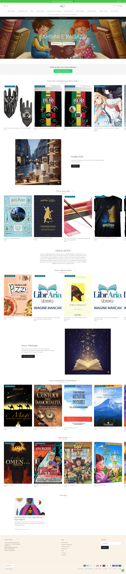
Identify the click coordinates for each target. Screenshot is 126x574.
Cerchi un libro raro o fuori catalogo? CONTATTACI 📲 (63, 1)
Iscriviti (105, 547)
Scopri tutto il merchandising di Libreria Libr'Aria (63, 81)
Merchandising (74, 14)
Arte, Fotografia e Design (22, 11)
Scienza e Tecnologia (114, 11)
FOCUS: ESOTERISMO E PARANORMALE (63, 381)
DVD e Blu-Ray (63, 438)
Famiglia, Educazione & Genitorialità (54, 11)
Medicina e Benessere (80, 11)
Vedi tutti (75, 166)
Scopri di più (63, 43)
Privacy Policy (64, 542)
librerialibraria (9, 568)
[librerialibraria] (63, 6)
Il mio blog (63, 495)
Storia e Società (65, 14)
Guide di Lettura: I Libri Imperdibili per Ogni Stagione (28, 518)
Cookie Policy (64, 548)
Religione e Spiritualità (91, 11)
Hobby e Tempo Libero (68, 11)
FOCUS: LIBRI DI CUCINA (63, 270)
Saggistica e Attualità (103, 11)
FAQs (62, 551)
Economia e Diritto (40, 11)
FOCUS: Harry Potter (63, 191)
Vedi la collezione (28, 356)
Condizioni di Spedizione (66, 544)
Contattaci (63, 555)
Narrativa (32, 11)
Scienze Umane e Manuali (54, 14)
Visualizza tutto (63, 82)
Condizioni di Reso (65, 546)
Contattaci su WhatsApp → (63, 71)
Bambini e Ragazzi (11, 11)
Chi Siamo (63, 553)
